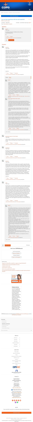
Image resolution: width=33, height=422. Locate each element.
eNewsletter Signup (16, 412)
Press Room (15, 339)
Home (2, 12)
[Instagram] (18, 400)
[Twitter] (14, 400)
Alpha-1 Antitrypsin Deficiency (16, 363)
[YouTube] (20, 400)
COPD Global (15, 341)
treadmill (10, 23)
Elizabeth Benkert (11, 179)
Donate (30, 4)
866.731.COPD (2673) (18, 392)
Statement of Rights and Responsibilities (16, 419)
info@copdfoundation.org (16, 397)
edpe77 (30, 22)
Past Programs (16, 346)
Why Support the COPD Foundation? (16, 356)
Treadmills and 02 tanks (6, 266)
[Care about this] (28, 19)
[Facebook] (12, 400)
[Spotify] (17, 402)
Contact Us (16, 359)
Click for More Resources (14, 15)
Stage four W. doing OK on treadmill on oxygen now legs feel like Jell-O (14, 263)
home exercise (6, 23)
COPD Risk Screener (16, 357)
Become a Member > (16, 253)
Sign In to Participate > (16, 257)
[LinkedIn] (16, 400)
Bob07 (8, 37)
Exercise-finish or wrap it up (7, 267)
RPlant (10, 37)
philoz (6, 201)
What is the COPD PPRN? (16, 353)
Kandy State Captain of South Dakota (18, 96)
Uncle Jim (8, 74)
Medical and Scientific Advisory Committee (16, 361)
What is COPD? (16, 351)
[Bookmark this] (29, 19)
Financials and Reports (16, 342)
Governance (15, 344)
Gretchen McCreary (12, 144)
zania (6, 37)
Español (16, 364)
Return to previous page (6, 20)
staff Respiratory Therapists (16, 314)
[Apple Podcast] (15, 402)
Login (31, 1)
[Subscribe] (30, 19)
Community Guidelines (23, 418)
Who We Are (15, 337)
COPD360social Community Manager (22, 313)
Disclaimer (15, 418)
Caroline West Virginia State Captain (13, 237)
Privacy (18, 418)
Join (28, 1)
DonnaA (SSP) (12, 74)
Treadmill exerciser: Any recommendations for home (10, 264)
